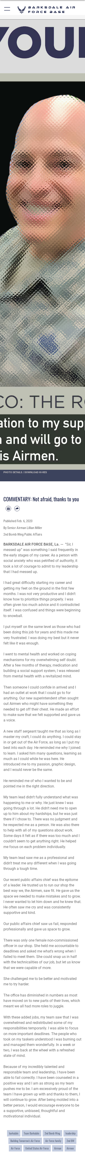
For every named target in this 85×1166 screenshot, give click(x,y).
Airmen (70, 1148)
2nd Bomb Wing (52, 1133)
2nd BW (70, 1141)
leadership (70, 1133)
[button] (7, 9)
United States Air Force (37, 1148)
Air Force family (53, 1141)
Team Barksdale (31, 1133)
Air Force (15, 1148)
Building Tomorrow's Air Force (25, 1141)
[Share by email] (17, 508)
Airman (57, 1148)
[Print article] (8, 508)
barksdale (13, 1133)
